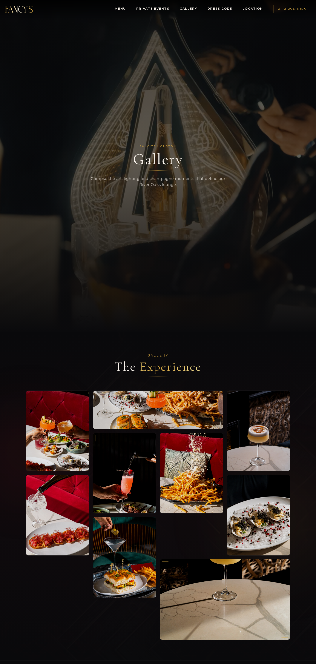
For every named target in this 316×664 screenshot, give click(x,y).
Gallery (188, 9)
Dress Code (219, 9)
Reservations (292, 9)
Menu (120, 9)
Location (252, 9)
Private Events (152, 9)
